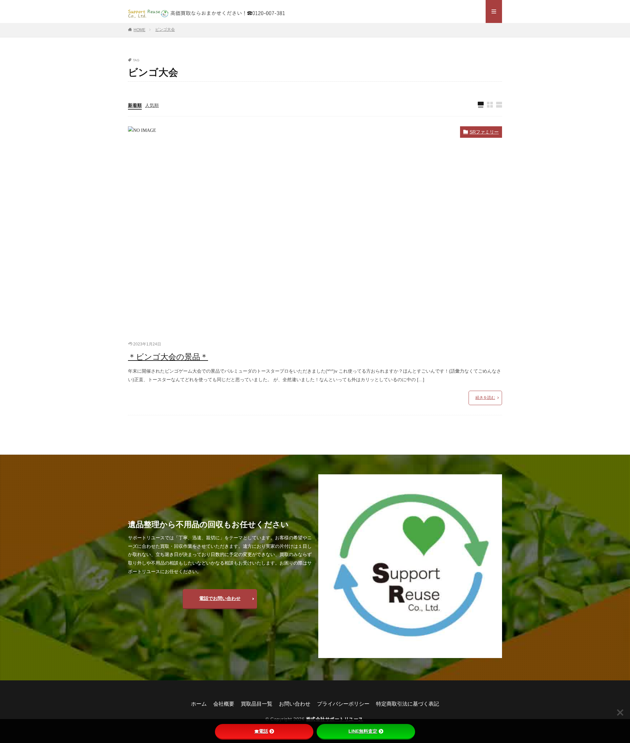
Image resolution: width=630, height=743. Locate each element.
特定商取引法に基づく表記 (407, 704)
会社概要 (223, 704)
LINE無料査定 (362, 731)
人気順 (152, 105)
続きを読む (485, 397)
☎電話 (261, 731)
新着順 (135, 105)
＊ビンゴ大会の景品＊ (168, 356)
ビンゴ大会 (165, 29)
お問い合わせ (294, 704)
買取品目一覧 (256, 704)
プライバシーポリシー (343, 704)
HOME (139, 30)
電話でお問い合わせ (220, 598)
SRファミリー (484, 131)
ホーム (199, 704)
